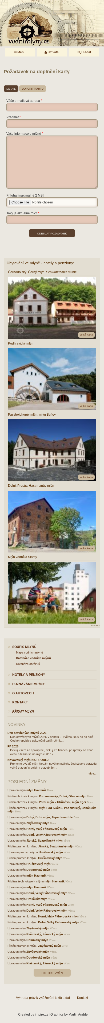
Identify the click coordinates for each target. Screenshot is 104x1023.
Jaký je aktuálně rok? (21, 213)
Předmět (12, 117)
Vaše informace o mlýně (23, 134)
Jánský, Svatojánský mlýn (44, 840)
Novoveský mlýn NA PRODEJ (28, 759)
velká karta (86, 334)
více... (93, 773)
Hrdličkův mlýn (36, 898)
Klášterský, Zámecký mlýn (44, 934)
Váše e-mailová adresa (23, 101)
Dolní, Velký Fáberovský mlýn (46, 834)
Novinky (16, 724)
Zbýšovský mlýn (37, 823)
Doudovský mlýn (38, 869)
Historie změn (52, 973)
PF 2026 (12, 746)
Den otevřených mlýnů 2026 (26, 732)
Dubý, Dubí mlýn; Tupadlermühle (49, 817)
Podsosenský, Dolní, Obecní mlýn (62, 796)
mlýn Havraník (36, 790)
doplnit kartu (32, 88)
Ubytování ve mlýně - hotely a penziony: (40, 263)
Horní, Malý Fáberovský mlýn (46, 828)
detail (11, 88)
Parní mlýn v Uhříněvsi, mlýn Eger (62, 802)
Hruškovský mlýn (51, 852)
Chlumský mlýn (37, 940)
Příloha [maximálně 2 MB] (24, 195)
